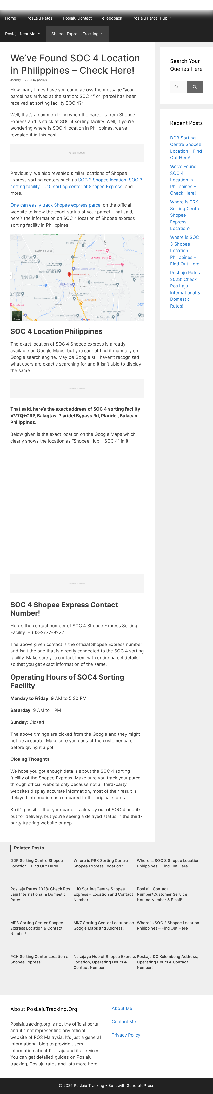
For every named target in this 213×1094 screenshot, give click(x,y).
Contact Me (124, 1021)
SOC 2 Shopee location (102, 179)
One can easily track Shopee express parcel (56, 205)
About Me (122, 1008)
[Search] (195, 87)
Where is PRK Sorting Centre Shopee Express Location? (185, 215)
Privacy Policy (126, 1035)
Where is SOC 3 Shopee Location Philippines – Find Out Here (184, 250)
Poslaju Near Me (20, 33)
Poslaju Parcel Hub (149, 18)
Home (10, 18)
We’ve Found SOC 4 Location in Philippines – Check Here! (183, 180)
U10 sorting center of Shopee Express (82, 186)
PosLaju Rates (39, 18)
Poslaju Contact (77, 18)
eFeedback (112, 18)
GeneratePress (140, 1085)
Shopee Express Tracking (74, 33)
